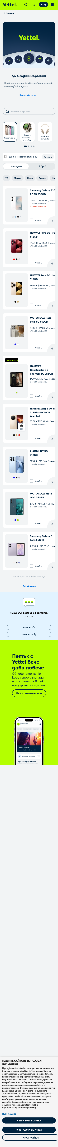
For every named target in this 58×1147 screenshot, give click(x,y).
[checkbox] (31, 220)
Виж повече (9, 1113)
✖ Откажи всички (29, 1129)
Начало (10, 13)
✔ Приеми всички (29, 1120)
